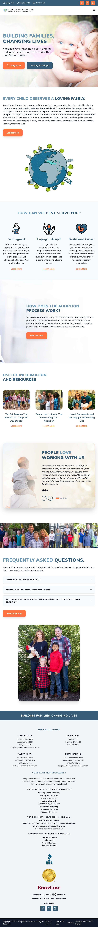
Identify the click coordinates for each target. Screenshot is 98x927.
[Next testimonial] (50, 498)
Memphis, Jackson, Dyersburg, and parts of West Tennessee (49, 823)
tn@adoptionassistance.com (25, 766)
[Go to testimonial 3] (63, 498)
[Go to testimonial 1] (57, 498)
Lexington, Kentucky (49, 795)
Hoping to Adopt (39, 65)
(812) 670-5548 (73, 763)
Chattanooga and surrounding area (49, 826)
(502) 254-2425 (25, 745)
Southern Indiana (49, 837)
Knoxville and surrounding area (49, 829)
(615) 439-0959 (25, 763)
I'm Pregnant (14, 65)
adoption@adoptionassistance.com (25, 747)
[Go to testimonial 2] (61, 498)
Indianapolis (49, 840)
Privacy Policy (49, 922)
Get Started (36, 335)
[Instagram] (93, 3)
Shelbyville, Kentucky (49, 806)
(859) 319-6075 (73, 745)
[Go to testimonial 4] (66, 498)
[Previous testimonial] (44, 498)
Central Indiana (49, 843)
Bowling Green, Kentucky (49, 792)
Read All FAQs (14, 613)
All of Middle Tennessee (49, 820)
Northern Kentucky (49, 801)
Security (70, 923)
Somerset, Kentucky (49, 809)
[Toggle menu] (93, 10)
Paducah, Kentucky (49, 812)
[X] (87, 3)
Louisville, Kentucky (49, 798)
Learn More (13, 132)
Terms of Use (60, 922)
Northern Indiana (49, 845)
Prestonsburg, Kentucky (49, 804)
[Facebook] (82, 3)
